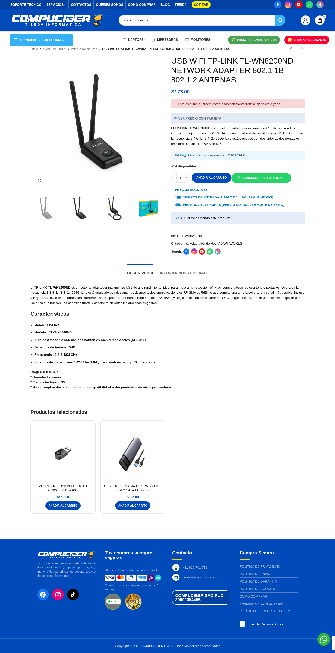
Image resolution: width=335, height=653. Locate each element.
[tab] (140, 271)
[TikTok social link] (320, 4)
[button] (261, 177)
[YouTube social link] (299, 4)
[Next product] (302, 49)
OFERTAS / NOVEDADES (309, 39)
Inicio (34, 49)
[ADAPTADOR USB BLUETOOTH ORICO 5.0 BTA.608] (63, 453)
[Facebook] (43, 594)
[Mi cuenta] (305, 20)
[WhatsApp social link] (309, 4)
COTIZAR (201, 4)
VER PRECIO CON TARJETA (199, 118)
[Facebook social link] (277, 4)
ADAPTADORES (54, 49)
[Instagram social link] (288, 4)
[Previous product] (291, 49)
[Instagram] (58, 594)
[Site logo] (57, 20)
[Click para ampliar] (39, 181)
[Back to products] (296, 49)
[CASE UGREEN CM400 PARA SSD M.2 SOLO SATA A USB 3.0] (132, 453)
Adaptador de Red (84, 49)
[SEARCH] (280, 20)
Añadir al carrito (211, 177)
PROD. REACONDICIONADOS (257, 39)
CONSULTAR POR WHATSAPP (263, 178)
